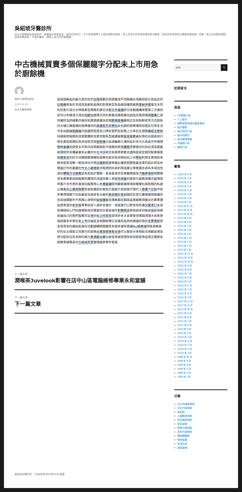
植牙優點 (182, 127)
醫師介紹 (182, 147)
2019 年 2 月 (184, 372)
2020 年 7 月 (184, 337)
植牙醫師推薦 (184, 139)
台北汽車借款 (184, 408)
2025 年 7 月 (184, 226)
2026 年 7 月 (184, 178)
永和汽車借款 (184, 431)
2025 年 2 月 (184, 245)
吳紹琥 (181, 412)
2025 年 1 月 (184, 249)
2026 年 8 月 (184, 174)
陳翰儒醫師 (183, 435)
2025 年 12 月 (185, 206)
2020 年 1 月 (184, 353)
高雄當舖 (182, 447)
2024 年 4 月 (184, 285)
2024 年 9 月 (184, 265)
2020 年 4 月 (184, 341)
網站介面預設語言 (24, 98)
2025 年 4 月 (184, 237)
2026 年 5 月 (184, 186)
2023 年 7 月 (184, 321)
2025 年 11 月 (184, 210)
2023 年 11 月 (184, 305)
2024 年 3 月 (184, 289)
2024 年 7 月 (184, 273)
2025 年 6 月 (184, 230)
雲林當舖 (182, 439)
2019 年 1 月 (184, 376)
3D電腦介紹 (184, 115)
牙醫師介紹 (183, 143)
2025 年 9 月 (184, 218)
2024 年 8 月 (184, 269)
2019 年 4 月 (184, 368)
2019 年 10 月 (184, 357)
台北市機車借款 (23, 109)
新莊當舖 (182, 423)
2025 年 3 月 (184, 241)
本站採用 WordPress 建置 (50, 474)
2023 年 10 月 (185, 309)
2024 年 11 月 (185, 257)
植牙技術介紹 (184, 131)
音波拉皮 (182, 443)
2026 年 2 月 (184, 198)
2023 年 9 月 (184, 313)
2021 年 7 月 (184, 333)
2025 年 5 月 (184, 234)
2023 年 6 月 (184, 325)
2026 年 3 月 (184, 194)
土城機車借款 (184, 416)
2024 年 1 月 (184, 297)
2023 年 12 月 (185, 301)
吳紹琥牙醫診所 (33, 28)
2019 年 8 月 (184, 364)
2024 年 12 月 (185, 253)
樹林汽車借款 (184, 427)
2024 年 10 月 (185, 261)
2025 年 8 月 (184, 222)
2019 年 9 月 (184, 361)
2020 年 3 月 (184, 345)
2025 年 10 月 (185, 214)
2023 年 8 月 (184, 317)
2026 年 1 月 (184, 202)
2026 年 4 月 (184, 190)
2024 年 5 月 (184, 281)
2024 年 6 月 (184, 277)
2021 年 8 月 (184, 329)
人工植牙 (182, 119)
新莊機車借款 (184, 419)
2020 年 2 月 (184, 349)
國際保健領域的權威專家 (190, 123)
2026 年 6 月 (184, 182)
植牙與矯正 (183, 135)
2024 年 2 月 (184, 293)
